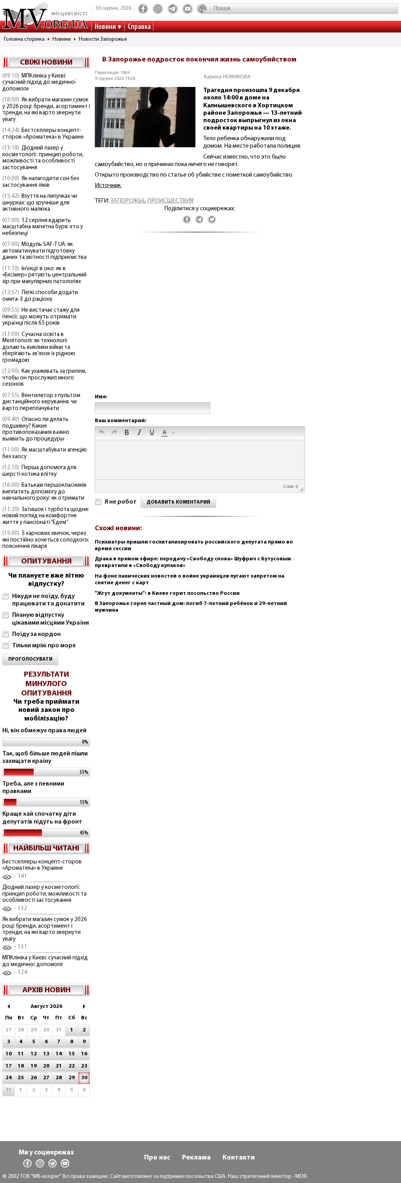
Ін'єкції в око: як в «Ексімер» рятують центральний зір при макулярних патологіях (44, 275)
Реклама (196, 1157)
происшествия (170, 201)
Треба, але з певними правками (33, 788)
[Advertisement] (199, 321)
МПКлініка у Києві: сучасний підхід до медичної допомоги (39, 82)
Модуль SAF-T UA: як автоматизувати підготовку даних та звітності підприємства (44, 251)
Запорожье (127, 201)
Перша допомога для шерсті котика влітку (39, 471)
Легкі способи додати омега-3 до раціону (40, 296)
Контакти (238, 1157)
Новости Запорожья (103, 39)
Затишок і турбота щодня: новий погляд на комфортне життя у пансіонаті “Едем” (45, 516)
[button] (102, 433)
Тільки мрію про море (44, 646)
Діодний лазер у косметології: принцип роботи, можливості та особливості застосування (42, 158)
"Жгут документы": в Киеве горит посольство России (167, 593)
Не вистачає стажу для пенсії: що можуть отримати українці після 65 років (40, 316)
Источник (108, 185)
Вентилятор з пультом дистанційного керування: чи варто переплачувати (41, 402)
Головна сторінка (24, 39)
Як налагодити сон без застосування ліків (40, 182)
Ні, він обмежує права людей (44, 731)
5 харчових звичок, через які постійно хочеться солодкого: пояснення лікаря (45, 540)
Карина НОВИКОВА (226, 77)
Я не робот (121, 502)
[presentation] (101, 433)
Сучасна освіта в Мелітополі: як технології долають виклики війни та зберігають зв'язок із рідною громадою (38, 347)
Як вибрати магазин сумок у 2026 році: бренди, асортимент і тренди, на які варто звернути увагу (46, 110)
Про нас (157, 1157)
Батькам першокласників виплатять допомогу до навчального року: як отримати (44, 491)
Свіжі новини (46, 63)
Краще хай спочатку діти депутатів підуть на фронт (42, 818)
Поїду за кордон (36, 634)
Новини (105, 27)
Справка (139, 27)
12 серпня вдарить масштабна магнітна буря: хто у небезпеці (42, 227)
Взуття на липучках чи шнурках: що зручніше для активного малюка (39, 202)
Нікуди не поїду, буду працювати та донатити (48, 600)
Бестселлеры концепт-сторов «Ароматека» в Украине (43, 134)
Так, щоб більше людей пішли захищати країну (45, 757)
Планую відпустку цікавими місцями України (50, 619)
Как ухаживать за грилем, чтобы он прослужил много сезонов (44, 377)
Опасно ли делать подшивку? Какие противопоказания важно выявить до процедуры (35, 429)
